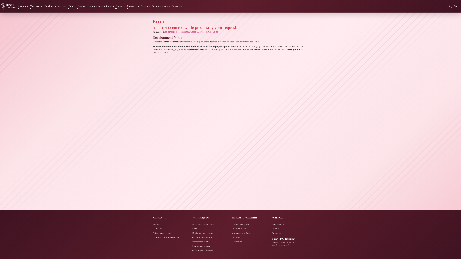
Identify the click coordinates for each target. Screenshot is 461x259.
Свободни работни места (166, 237)
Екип (194, 229)
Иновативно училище (203, 233)
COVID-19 (157, 229)
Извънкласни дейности (101, 6)
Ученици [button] (82, 6)
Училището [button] (36, 6)
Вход (456, 6)
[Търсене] (450, 6)
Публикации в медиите (164, 233)
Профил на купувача (56, 6)
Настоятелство (201, 242)
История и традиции (203, 224)
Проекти (276, 233)
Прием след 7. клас (241, 224)
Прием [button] (72, 6)
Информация (278, 224)
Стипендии (237, 237)
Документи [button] (133, 6)
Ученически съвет (241, 233)
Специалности (239, 229)
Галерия (145, 6)
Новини (156, 224)
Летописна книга (161, 6)
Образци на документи (203, 250)
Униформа (237, 242)
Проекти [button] (120, 6)
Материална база (201, 246)
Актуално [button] (23, 6)
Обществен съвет (202, 237)
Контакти (177, 6)
